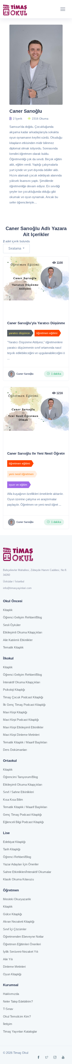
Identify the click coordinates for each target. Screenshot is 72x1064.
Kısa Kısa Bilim (13, 799)
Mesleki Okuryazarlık (17, 899)
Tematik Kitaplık (13, 647)
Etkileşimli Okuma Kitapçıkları (22, 632)
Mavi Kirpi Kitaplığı (15, 712)
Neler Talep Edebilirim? (18, 1001)
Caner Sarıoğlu (24, 373)
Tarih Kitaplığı (11, 849)
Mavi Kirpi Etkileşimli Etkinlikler (23, 727)
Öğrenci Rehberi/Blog (17, 857)
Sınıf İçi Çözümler (14, 929)
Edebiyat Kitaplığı (14, 842)
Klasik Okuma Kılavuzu (18, 879)
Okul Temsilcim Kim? (17, 1016)
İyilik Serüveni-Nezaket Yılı (20, 951)
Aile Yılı (8, 959)
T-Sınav (8, 1009)
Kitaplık (8, 610)
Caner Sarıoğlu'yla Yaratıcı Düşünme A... (39, 323)
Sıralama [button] (15, 248)
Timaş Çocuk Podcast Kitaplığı (23, 697)
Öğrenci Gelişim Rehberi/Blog (22, 617)
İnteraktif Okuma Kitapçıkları (21, 682)
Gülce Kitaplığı (12, 914)
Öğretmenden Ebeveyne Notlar (23, 936)
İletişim (7, 1024)
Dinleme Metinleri (14, 966)
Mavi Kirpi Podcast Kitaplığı (21, 719)
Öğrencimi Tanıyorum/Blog (20, 777)
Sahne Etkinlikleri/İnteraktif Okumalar (27, 872)
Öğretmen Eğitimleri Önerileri (22, 944)
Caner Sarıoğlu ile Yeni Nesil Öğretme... (38, 453)
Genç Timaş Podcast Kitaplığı (22, 814)
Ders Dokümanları (15, 749)
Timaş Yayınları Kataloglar (20, 1031)
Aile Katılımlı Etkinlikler (18, 640)
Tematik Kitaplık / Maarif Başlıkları (25, 742)
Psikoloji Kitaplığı (14, 689)
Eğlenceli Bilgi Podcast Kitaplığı (23, 822)
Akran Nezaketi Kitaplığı (18, 921)
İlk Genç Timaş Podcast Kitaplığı (24, 704)
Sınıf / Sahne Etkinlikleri (18, 792)
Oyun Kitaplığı (12, 974)
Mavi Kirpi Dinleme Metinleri (21, 734)
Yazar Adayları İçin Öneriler (21, 864)
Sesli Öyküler (12, 625)
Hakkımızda (11, 994)
